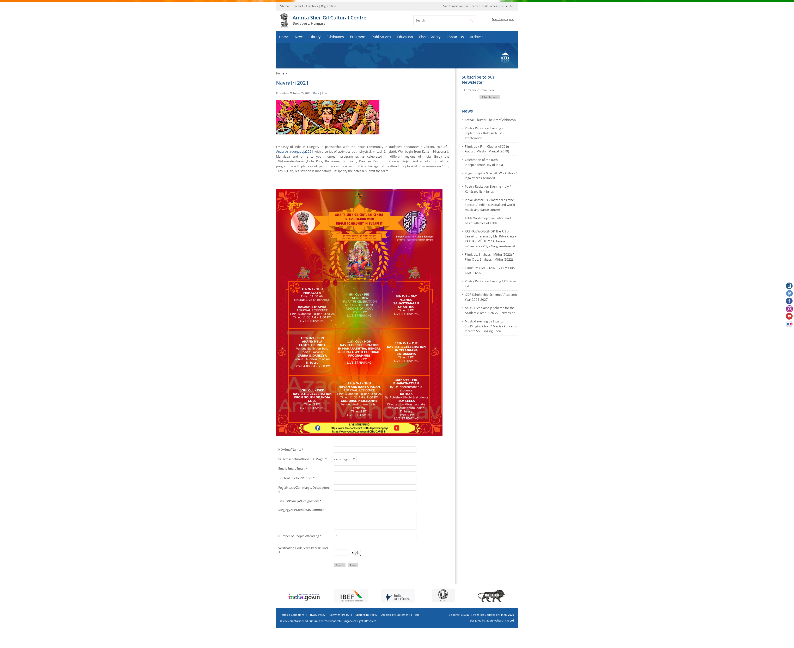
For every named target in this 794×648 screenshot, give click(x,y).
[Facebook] (789, 301)
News (299, 37)
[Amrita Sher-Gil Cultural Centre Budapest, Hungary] (284, 25)
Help (417, 615)
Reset (353, 565)
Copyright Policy (339, 615)
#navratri (282, 151)
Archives (476, 37)
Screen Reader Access (485, 6)
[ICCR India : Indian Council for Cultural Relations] (397, 595)
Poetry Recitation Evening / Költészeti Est (491, 283)
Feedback (312, 6)
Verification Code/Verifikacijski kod (303, 550)
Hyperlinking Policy (365, 615)
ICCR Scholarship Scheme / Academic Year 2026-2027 (491, 297)
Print (325, 93)
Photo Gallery (429, 37)
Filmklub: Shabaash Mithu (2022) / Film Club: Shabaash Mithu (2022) (489, 256)
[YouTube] (789, 316)
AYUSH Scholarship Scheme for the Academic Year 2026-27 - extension (490, 310)
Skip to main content (456, 6)
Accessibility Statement (395, 615)
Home (284, 37)
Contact (298, 6)
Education (405, 37)
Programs (358, 37)
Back (316, 93)
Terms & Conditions (292, 615)
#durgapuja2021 (301, 151)
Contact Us (455, 37)
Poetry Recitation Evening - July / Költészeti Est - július (488, 188)
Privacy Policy (317, 615)
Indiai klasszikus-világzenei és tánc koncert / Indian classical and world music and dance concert (490, 205)
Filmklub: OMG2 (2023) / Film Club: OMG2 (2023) (490, 270)
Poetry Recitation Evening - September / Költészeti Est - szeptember (484, 133)
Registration (328, 6)
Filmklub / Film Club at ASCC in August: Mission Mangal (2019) (487, 148)
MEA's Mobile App (789, 285)
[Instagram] (789, 308)
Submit (339, 565)
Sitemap (285, 6)
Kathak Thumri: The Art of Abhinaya (490, 120)
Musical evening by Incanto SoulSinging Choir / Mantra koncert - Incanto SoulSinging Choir (491, 326)
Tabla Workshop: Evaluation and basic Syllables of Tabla (488, 220)
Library (315, 37)
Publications (381, 37)
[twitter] (789, 293)
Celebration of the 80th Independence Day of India (484, 162)
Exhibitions (335, 37)
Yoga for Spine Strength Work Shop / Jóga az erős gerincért (491, 175)
